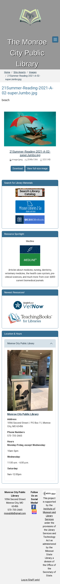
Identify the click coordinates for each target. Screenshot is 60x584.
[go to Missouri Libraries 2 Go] (30, 206)
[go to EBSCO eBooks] (30, 219)
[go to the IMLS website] (49, 493)
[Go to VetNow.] (30, 305)
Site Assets (20, 72)
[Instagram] (34, 511)
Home (7, 72)
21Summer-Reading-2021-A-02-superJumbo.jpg (30, 153)
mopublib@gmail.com (15, 513)
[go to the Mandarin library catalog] (30, 192)
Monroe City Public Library (20, 343)
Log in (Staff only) (30, 579)
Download (18, 168)
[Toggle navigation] (55, 39)
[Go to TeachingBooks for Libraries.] (30, 318)
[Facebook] (33, 506)
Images (33, 72)
